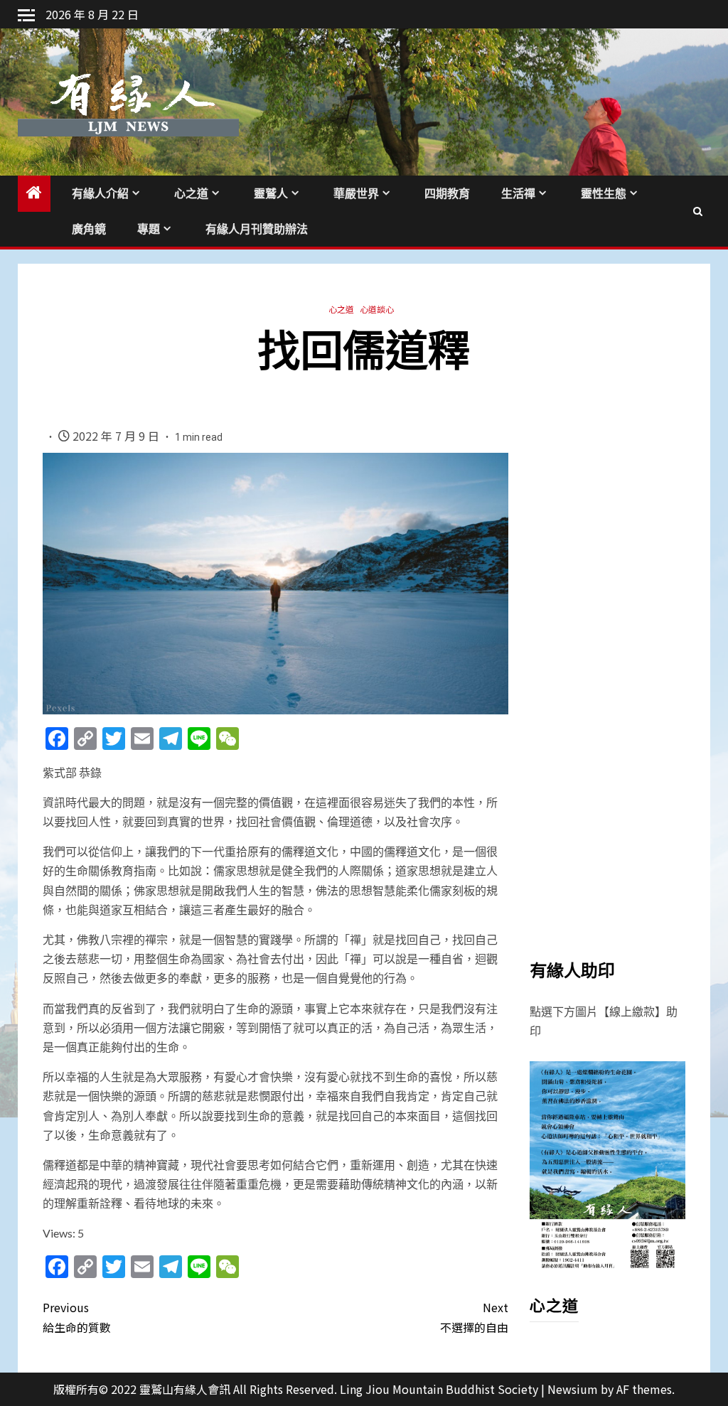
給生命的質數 (77, 1317)
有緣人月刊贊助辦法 (256, 229)
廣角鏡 (89, 229)
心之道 (191, 193)
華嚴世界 (356, 193)
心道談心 (377, 309)
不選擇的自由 (474, 1317)
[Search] (698, 211)
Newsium (572, 1388)
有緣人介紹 (100, 193)
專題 (148, 229)
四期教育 (447, 193)
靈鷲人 (271, 193)
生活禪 (518, 193)
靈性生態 (603, 193)
